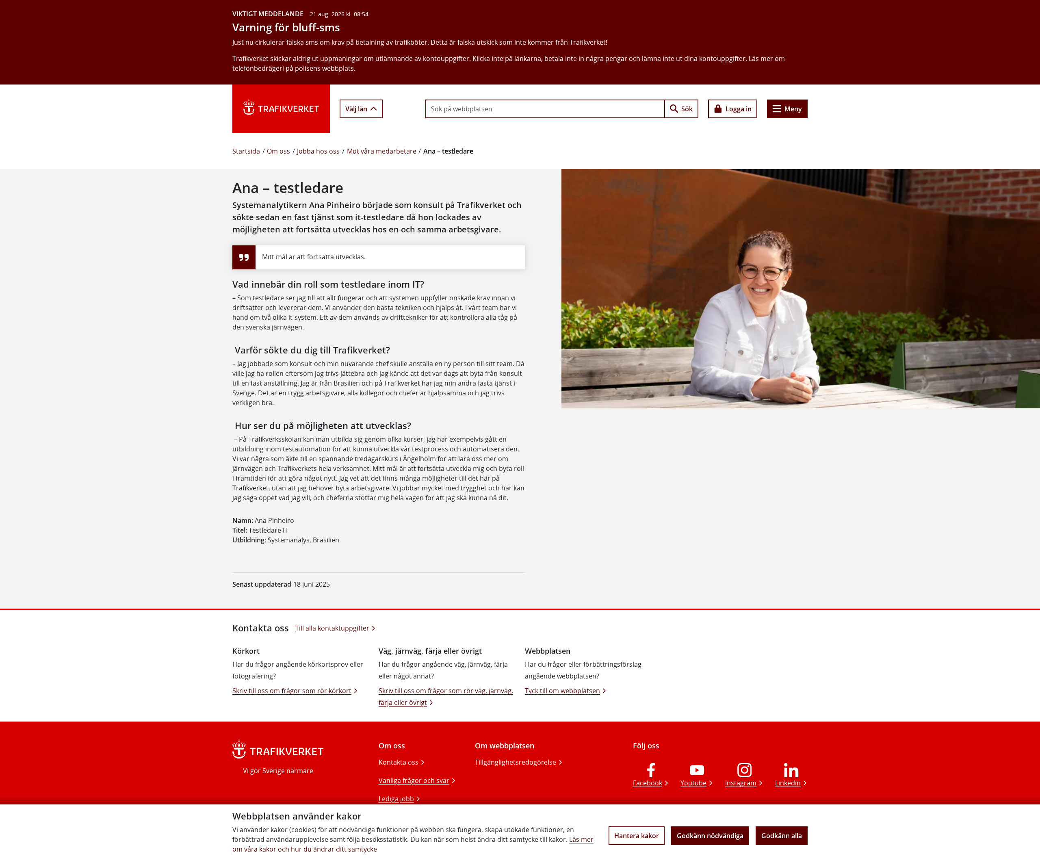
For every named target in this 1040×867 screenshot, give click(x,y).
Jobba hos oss (318, 151)
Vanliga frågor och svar (414, 780)
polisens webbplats (324, 68)
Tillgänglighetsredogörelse (515, 762)
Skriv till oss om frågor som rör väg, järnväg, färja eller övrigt (446, 696)
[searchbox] (545, 109)
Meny (793, 108)
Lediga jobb (396, 798)
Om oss (278, 151)
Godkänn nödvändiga (710, 835)
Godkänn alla (781, 835)
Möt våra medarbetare (381, 151)
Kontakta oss (398, 762)
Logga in (739, 108)
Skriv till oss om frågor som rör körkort (291, 690)
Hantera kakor (636, 835)
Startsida (246, 151)
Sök (687, 108)
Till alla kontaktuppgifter (332, 628)
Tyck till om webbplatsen (562, 690)
